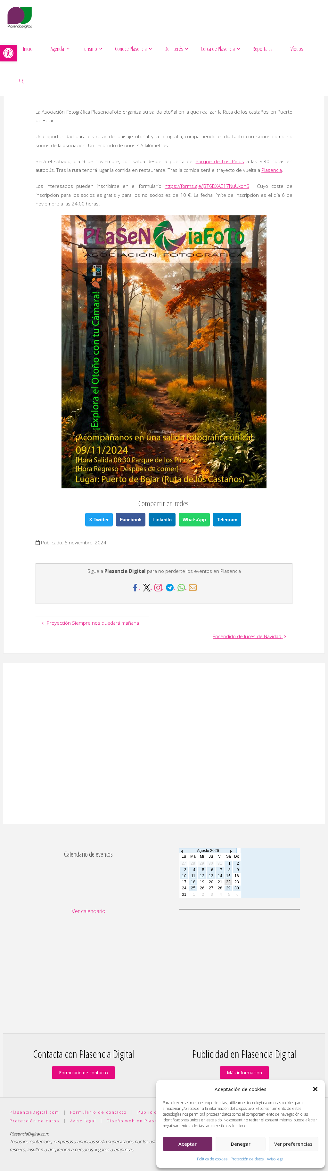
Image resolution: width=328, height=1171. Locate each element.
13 (211, 876)
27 (211, 888)
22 (228, 882)
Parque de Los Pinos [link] (220, 161)
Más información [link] (244, 1073)
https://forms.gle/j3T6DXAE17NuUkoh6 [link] (207, 186)
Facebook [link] (131, 519)
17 (184, 882)
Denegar (240, 1144)
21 (220, 882)
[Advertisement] (164, 743)
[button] (315, 1089)
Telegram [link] (227, 519)
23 (236, 882)
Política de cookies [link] (212, 1159)
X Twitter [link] (99, 519)
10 (184, 876)
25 (193, 888)
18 (193, 882)
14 (220, 876)
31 (184, 894)
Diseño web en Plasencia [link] (137, 1121)
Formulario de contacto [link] (83, 1073)
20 (211, 882)
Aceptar (187, 1144)
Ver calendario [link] (88, 911)
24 (184, 888)
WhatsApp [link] (194, 519)
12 (202, 876)
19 (202, 882)
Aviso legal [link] (275, 1159)
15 (228, 876)
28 (220, 888)
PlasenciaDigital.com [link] (34, 1112)
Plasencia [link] (271, 170)
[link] (8, 53)
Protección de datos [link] (247, 1159)
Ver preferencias (293, 1144)
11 (193, 876)
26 (202, 888)
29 (228, 888)
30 (236, 888)
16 (236, 876)
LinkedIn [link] (162, 519)
